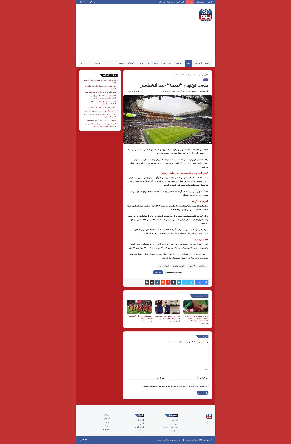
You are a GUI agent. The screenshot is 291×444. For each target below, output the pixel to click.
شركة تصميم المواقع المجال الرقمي (169, 440)
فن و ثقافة (179, 63)
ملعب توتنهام (178, 266)
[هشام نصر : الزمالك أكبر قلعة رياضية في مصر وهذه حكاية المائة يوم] (167, 307)
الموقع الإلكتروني (160, 378)
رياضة (188, 63)
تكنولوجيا (140, 63)
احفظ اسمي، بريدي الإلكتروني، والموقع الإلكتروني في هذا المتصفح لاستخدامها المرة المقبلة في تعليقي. (175, 386)
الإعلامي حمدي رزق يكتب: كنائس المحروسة (101, 120)
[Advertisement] (145, 43)
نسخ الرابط (158, 272)
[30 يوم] (205, 15)
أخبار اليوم (198, 63)
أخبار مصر (139, 423)
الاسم (206, 369)
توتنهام (191, 266)
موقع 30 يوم (163, 266)
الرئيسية (207, 63)
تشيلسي (202, 266)
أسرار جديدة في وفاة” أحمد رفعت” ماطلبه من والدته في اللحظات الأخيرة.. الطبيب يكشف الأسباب (196, 318)
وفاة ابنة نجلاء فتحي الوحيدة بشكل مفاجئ (102, 107)
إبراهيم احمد (203, 91)
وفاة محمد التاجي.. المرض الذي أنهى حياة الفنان (100, 111)
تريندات (170, 63)
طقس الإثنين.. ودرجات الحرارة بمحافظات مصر (170, 2)
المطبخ (156, 63)
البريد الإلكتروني (202, 378)
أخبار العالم (139, 427)
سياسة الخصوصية (170, 427)
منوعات (121, 63)
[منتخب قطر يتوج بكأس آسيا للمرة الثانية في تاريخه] (139, 307)
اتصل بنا (174, 430)
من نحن (174, 423)
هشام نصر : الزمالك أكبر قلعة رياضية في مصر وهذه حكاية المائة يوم (167, 317)
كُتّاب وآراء (130, 63)
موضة (149, 63)
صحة (163, 63)
